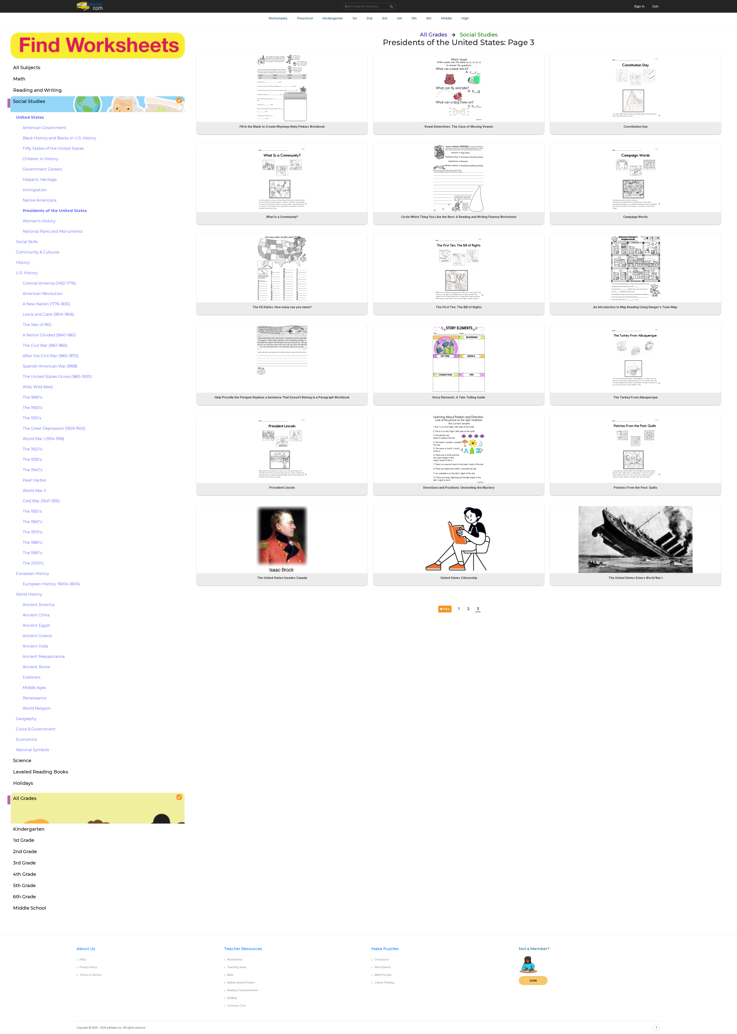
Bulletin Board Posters (241, 982)
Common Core (236, 1005)
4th (399, 18)
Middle (446, 18)
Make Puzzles (385, 948)
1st (355, 18)
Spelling (232, 998)
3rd (384, 18)
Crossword (381, 959)
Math (230, 975)
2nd (369, 18)
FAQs (83, 959)
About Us (86, 948)
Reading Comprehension (242, 990)
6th (428, 18)
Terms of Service (90, 975)
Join (533, 980)
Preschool (305, 18)
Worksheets (278, 18)
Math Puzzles (383, 975)
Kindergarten (332, 18)
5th (414, 18)
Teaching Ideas (236, 967)
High (465, 18)
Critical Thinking (384, 982)
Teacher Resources (243, 948)
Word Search (382, 967)
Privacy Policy (88, 967)
